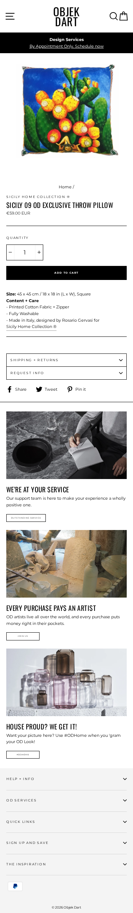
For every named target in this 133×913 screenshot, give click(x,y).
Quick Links (20, 822)
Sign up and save (27, 843)
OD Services (21, 800)
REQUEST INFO (27, 373)
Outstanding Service (26, 518)
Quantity (17, 238)
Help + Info (20, 779)
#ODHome (23, 754)
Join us (23, 636)
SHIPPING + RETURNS (34, 360)
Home (65, 186)
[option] (66, 43)
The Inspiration (26, 864)
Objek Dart (66, 16)
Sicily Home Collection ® (31, 326)
